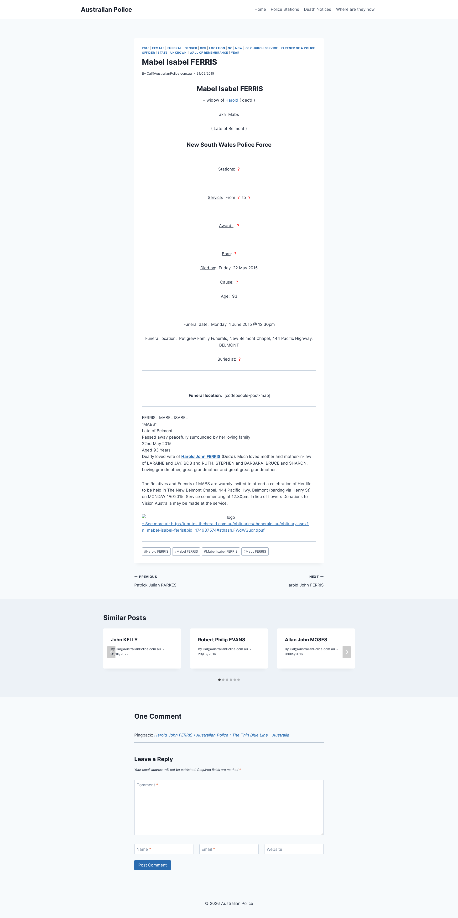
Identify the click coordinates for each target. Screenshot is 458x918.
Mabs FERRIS (255, 551)
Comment (147, 785)
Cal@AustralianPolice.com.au (169, 73)
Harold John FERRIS (305, 581)
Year (235, 52)
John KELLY (124, 640)
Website (274, 849)
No (230, 48)
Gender (191, 48)
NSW (239, 48)
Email (208, 849)
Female (158, 48)
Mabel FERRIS (186, 551)
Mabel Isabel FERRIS (221, 551)
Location (217, 48)
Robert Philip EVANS (221, 640)
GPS (203, 48)
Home (260, 9)
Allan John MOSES (306, 640)
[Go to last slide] (111, 652)
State (162, 52)
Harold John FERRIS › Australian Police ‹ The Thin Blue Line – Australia (221, 735)
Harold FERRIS (156, 551)
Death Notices (317, 9)
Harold (231, 100)
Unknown (178, 52)
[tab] (219, 680)
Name (143, 849)
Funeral (174, 48)
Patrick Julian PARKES (155, 581)
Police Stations (285, 9)
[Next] (347, 652)
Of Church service (261, 48)
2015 (145, 48)
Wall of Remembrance (209, 52)
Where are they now (355, 9)
